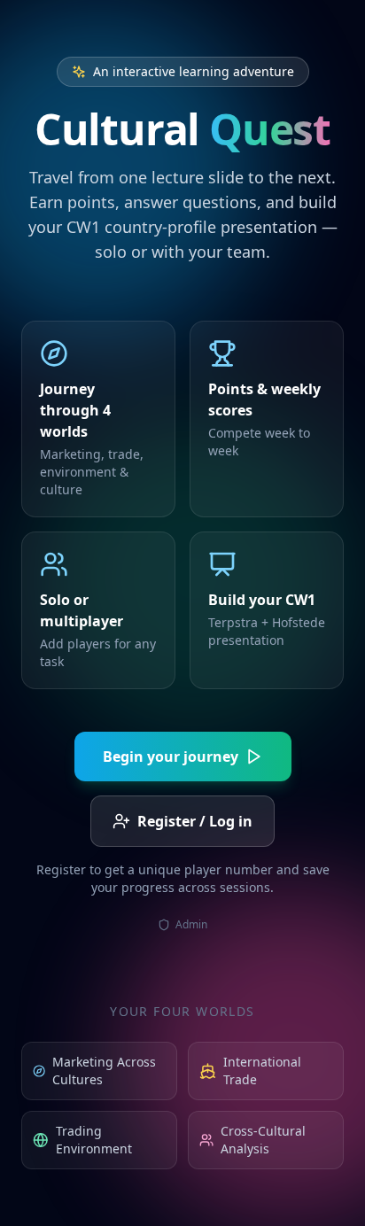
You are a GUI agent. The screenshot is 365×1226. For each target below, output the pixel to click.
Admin (191, 925)
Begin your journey (170, 756)
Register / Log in (194, 821)
